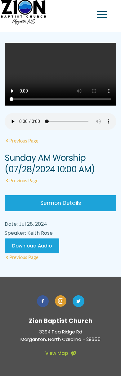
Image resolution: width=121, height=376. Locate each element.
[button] (102, 14)
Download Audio (32, 245)
